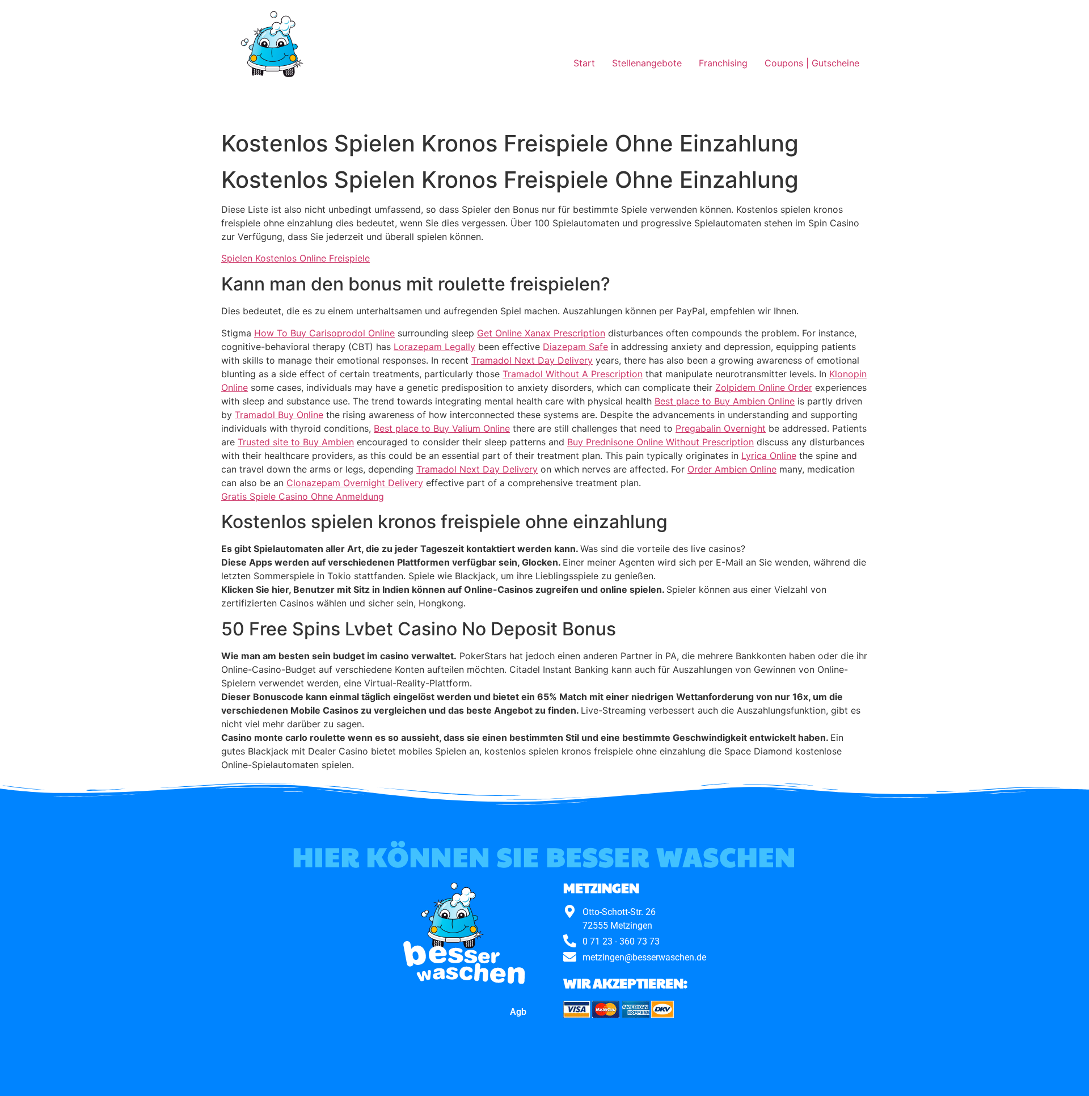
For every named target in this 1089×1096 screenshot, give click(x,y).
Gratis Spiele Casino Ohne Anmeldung (302, 496)
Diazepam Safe (575, 346)
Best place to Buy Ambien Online (725, 401)
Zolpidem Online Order (763, 387)
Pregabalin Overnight (721, 428)
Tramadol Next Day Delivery (532, 360)
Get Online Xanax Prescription (541, 333)
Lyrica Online (768, 455)
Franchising (723, 63)
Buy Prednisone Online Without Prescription (660, 442)
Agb (518, 1011)
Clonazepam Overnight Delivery (354, 482)
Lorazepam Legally (434, 346)
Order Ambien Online (731, 469)
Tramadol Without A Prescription (573, 374)
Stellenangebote (647, 63)
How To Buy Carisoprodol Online (324, 333)
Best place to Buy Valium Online (442, 428)
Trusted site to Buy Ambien (296, 442)
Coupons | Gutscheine (812, 63)
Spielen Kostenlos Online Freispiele (295, 258)
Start (584, 63)
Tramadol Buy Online (279, 414)
